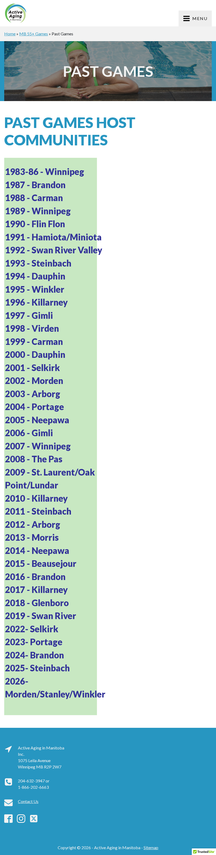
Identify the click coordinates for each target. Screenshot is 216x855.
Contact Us (28, 801)
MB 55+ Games (33, 33)
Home (10, 33)
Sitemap (151, 847)
